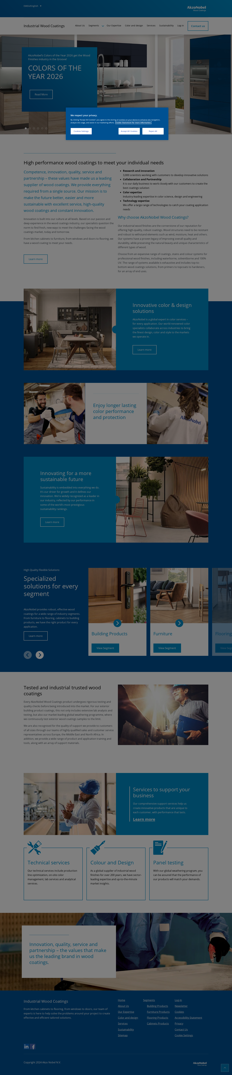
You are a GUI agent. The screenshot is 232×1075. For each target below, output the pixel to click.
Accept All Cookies (129, 131)
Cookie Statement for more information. (133, 122)
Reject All (153, 131)
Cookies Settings (81, 131)
